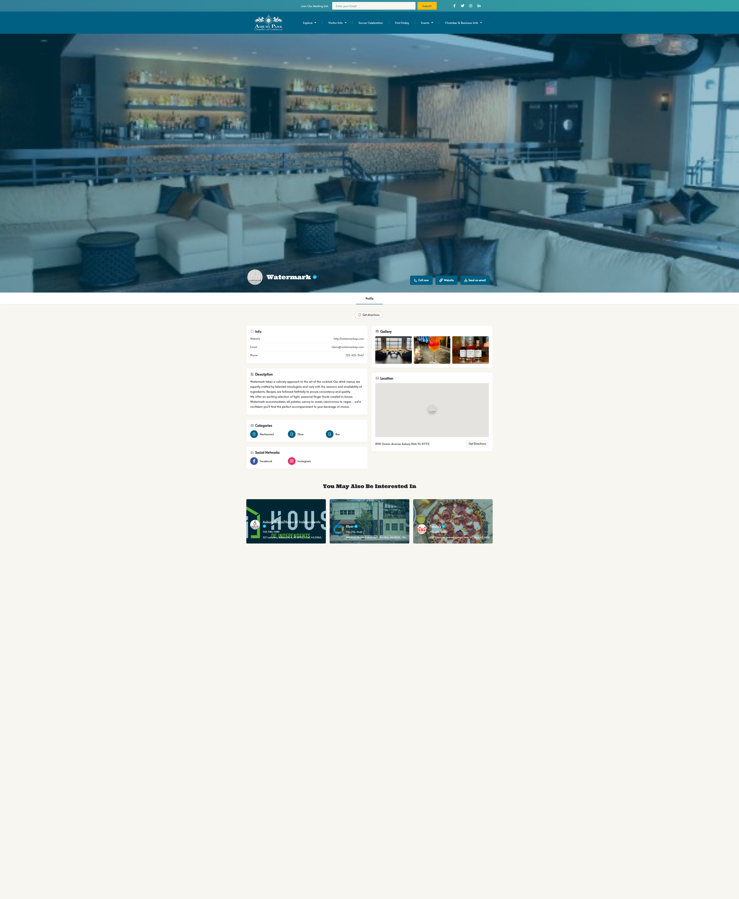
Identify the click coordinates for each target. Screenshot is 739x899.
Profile (369, 298)
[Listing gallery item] (393, 350)
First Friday (402, 23)
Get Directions (477, 443)
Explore (308, 23)
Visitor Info (335, 23)
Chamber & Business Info (461, 23)
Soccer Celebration (371, 23)
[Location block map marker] (432, 410)
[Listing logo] (255, 277)
